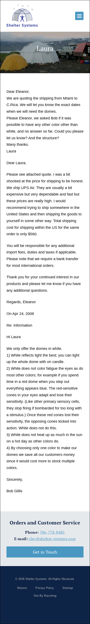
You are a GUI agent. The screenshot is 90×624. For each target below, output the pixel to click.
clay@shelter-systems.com (52, 538)
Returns (22, 587)
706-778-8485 (52, 532)
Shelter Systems (36, 579)
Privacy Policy (44, 587)
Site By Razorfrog (45, 595)
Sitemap (67, 587)
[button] (79, 16)
